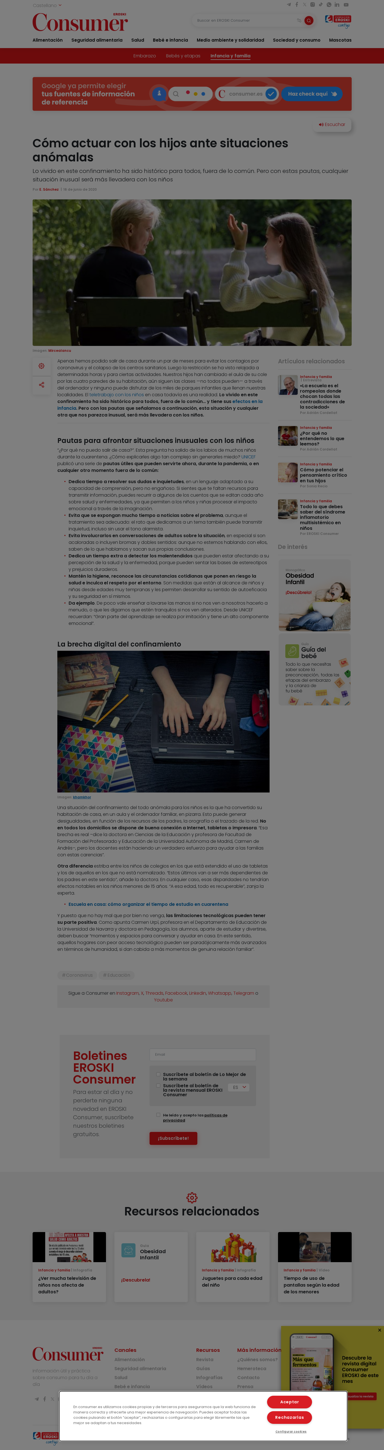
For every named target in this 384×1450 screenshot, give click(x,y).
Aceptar (289, 1402)
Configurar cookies (291, 1431)
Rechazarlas (289, 1417)
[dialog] (203, 1416)
